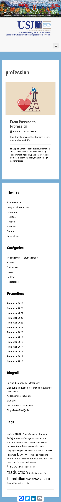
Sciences (11, 226)
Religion (11, 221)
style (22, 462)
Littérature (12, 212)
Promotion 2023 (15, 318)
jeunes (31, 446)
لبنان (27, 483)
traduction (17, 472)
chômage (26, 438)
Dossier (10, 272)
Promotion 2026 (15, 303)
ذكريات (21, 483)
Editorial (11, 277)
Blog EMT (11, 400)
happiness (11, 446)
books (17, 438)
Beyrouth (43, 434)
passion (35, 155)
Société (11, 231)
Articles (11, 262)
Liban (48, 450)
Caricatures (12, 267)
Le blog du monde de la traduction (23, 383)
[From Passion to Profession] (30, 98)
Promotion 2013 (15, 361)
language (11, 450)
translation (39, 158)
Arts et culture (14, 202)
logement (23, 454)
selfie (50, 459)
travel (42, 479)
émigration (12, 483)
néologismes (13, 458)
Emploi (16, 149)
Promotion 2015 (15, 351)
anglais (10, 434)
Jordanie (39, 446)
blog (10, 438)
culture (11, 442)
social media (13, 462)
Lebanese (28, 450)
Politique (11, 217)
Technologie (13, 236)
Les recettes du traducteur (20, 405)
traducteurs (30, 467)
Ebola (26, 443)
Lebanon (38, 450)
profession (45, 155)
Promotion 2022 (15, 322)
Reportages (13, 282)
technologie (30, 462)
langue (20, 450)
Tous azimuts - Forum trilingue (29, 152)
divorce (19, 442)
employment (16, 155)
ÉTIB (48, 479)
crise (43, 438)
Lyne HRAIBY (31, 131)
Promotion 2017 (15, 347)
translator (32, 479)
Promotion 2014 (15, 356)
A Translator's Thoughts (19, 396)
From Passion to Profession (23, 124)
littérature (11, 455)
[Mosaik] (28, 29)
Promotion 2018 (15, 342)
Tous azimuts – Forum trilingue (22, 258)
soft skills (14, 158)
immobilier (21, 446)
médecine (43, 455)
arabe (18, 433)
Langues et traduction (29, 149)
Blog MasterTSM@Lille (18, 410)
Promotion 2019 (15, 337)
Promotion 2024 (15, 313)
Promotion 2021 (15, 327)
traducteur (15, 466)
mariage (34, 455)
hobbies (26, 155)
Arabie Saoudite (30, 434)
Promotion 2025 (15, 308)
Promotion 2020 (15, 332)
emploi (32, 443)
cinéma (35, 438)
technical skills (26, 158)
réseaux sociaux (38, 458)
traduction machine (38, 473)
